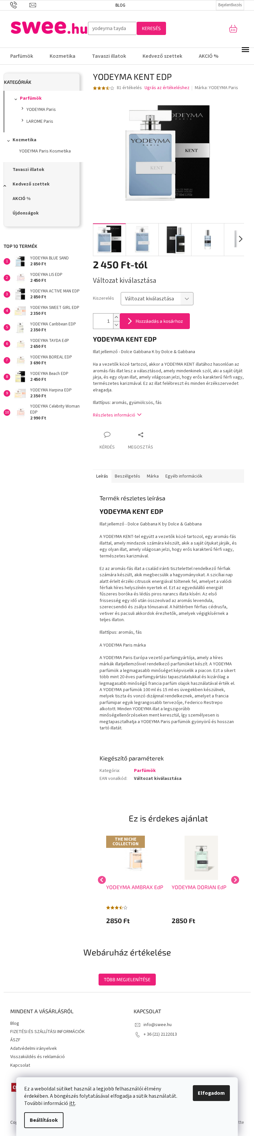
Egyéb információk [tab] (183, 476)
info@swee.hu (158, 1024)
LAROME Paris (39, 121)
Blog (118, 5)
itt (70, 1103)
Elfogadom (209, 1093)
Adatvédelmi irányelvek (33, 1048)
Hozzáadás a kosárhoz (159, 321)
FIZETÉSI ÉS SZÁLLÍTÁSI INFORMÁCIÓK (47, 1031)
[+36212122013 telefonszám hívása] (17, 5)
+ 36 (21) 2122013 (160, 1034)
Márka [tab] (153, 476)
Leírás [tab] (102, 476)
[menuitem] (23, 56)
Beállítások (41, 1120)
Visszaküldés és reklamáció (37, 1056)
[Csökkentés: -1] (116, 325)
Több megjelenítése (127, 979)
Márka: (216, 87)
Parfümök (31, 98)
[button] (135, 920)
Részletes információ (114, 415)
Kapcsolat (20, 1065)
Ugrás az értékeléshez (167, 88)
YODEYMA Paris (41, 109)
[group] (136, 879)
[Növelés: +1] (116, 317)
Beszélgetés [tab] (127, 476)
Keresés (148, 28)
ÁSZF (15, 1040)
